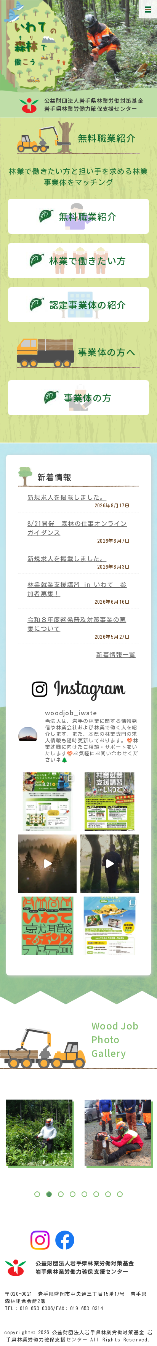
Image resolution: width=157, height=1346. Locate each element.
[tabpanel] (39, 1132)
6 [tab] (96, 1194)
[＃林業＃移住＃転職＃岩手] (109, 863)
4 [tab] (72, 1194)
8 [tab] (120, 1194)
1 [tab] (37, 1194)
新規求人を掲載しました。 (66, 497)
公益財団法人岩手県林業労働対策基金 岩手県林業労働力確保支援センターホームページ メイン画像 (98, 47)
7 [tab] (108, 1194)
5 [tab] (84, 1194)
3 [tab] (60, 1194)
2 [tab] (49, 1194)
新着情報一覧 (116, 655)
